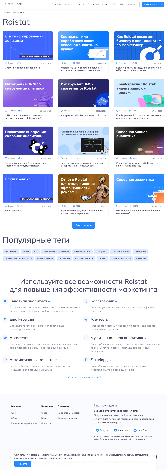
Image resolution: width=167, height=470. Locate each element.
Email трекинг (13, 210)
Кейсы (79, 4)
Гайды (13, 418)
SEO (36, 251)
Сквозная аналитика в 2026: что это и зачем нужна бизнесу (138, 164)
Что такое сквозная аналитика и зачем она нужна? (138, 212)
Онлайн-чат (64, 259)
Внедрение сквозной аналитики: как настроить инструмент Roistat (26, 164)
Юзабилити (141, 259)
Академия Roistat (127, 4)
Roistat (26, 251)
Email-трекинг (11, 251)
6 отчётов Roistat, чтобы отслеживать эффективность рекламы (82, 212)
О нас (44, 412)
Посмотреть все (83, 377)
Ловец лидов (140, 251)
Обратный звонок (45, 259)
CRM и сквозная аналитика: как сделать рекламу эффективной (23, 116)
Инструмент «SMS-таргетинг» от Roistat (83, 115)
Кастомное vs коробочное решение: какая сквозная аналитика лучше (81, 69)
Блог (43, 418)
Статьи (68, 4)
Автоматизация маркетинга (56, 251)
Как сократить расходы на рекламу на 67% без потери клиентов (138, 69)
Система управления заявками (23, 67)
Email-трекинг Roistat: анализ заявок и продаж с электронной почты (138, 116)
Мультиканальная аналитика (18, 259)
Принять (23, 463)
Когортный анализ (120, 251)
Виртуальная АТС (82, 251)
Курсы (13, 412)
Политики (67, 458)
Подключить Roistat (153, 4)
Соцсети (102, 259)
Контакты (46, 423)
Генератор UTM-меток (69, 412)
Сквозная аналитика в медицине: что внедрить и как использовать (82, 164)
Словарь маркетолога (98, 4)
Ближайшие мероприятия (23, 423)
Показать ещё (84, 225)
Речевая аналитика (84, 259)
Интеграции (101, 251)
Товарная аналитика (121, 259)
